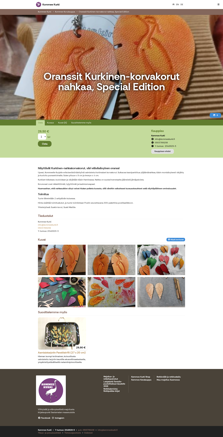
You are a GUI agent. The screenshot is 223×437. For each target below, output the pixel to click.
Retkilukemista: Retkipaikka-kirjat (111, 390)
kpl (48, 137)
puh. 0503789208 (86, 430)
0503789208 (44, 228)
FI (173, 4)
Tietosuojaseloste (72, 432)
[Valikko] (218, 4)
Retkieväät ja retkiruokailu (169, 377)
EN (177, 4)
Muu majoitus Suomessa (168, 380)
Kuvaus (50, 122)
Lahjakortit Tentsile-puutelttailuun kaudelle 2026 (114, 383)
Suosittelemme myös (81, 122)
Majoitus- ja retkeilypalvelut (110, 377)
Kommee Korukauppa (65, 11)
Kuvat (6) (62, 122)
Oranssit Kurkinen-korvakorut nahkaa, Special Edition (104, 11)
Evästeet (88, 432)
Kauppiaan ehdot (162, 151)
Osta (40, 122)
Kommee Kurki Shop (140, 377)
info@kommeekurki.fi (48, 224)
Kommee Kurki (44, 11)
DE (182, 4)
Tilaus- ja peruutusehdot (49, 432)
